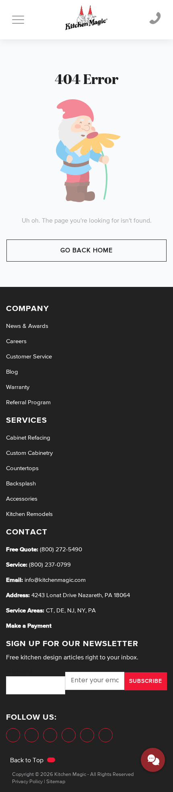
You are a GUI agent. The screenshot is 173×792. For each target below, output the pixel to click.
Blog (12, 372)
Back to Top (27, 760)
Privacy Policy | (28, 781)
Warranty (17, 387)
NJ (70, 611)
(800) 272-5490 (60, 549)
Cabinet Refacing (28, 438)
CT (50, 611)
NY (81, 611)
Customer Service (29, 357)
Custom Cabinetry (29, 453)
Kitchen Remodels (29, 514)
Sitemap (55, 781)
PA (92, 611)
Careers (16, 341)
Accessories (21, 499)
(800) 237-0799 (49, 565)
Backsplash (21, 484)
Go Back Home (86, 251)
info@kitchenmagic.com (55, 580)
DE (60, 611)
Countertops (22, 468)
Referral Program (28, 402)
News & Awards (27, 326)
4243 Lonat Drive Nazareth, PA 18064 (80, 595)
